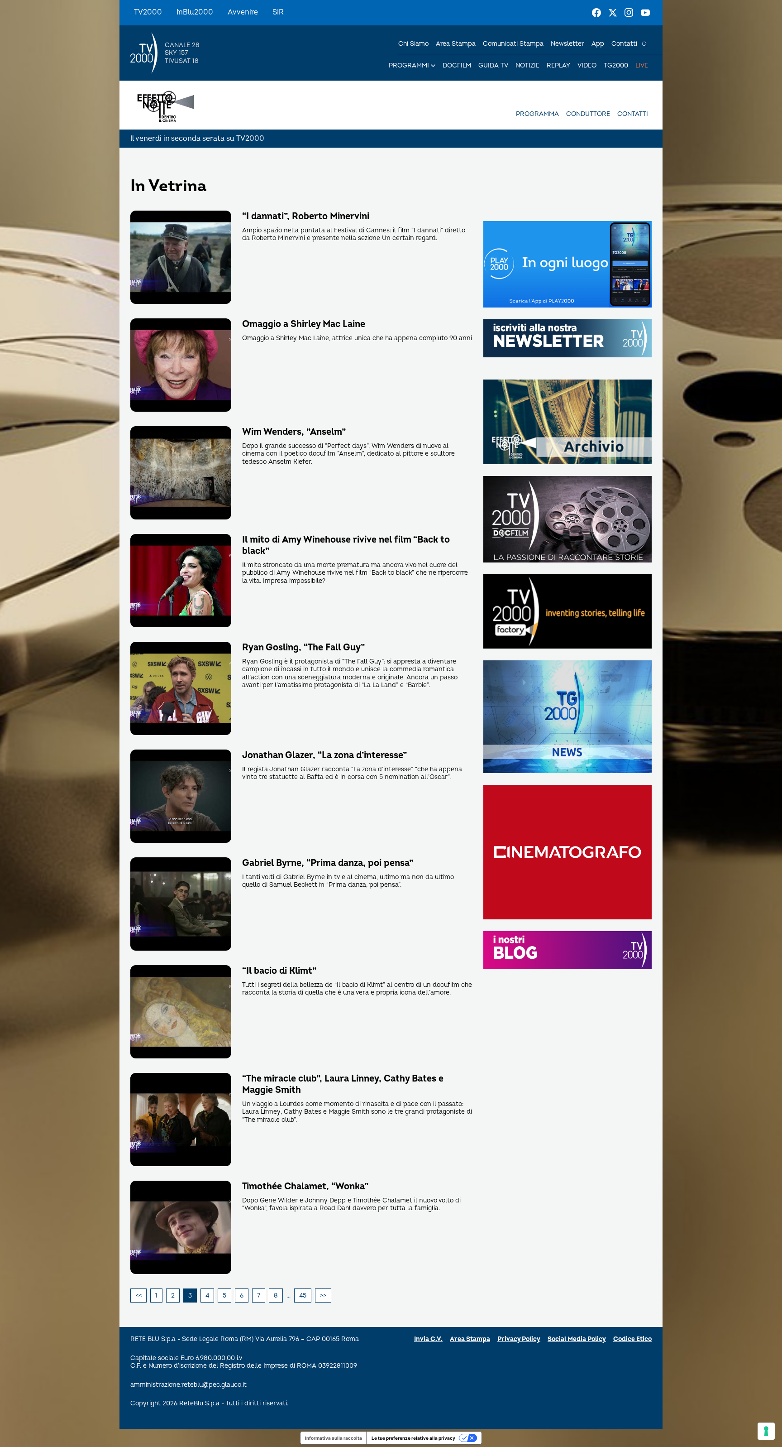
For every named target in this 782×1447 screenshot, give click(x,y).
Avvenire (243, 12)
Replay (558, 65)
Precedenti (138, 1295)
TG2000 (616, 65)
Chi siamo (413, 44)
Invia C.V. (428, 1339)
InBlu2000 (194, 12)
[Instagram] (629, 12)
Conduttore (588, 114)
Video (586, 65)
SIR (278, 12)
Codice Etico (632, 1339)
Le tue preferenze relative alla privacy (413, 1438)
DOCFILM (457, 65)
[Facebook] (596, 12)
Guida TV (493, 65)
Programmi (409, 65)
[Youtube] (645, 12)
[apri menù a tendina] (433, 65)
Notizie (527, 65)
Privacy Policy (518, 1339)
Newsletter (567, 44)
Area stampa (456, 44)
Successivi (323, 1295)
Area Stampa (470, 1339)
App (597, 44)
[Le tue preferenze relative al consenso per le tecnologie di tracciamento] (766, 1431)
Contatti (624, 44)
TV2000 (148, 12)
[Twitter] (612, 12)
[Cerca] (644, 44)
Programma (537, 114)
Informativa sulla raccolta (333, 1438)
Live (641, 65)
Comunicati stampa (513, 44)
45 (302, 1295)
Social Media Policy (577, 1339)
